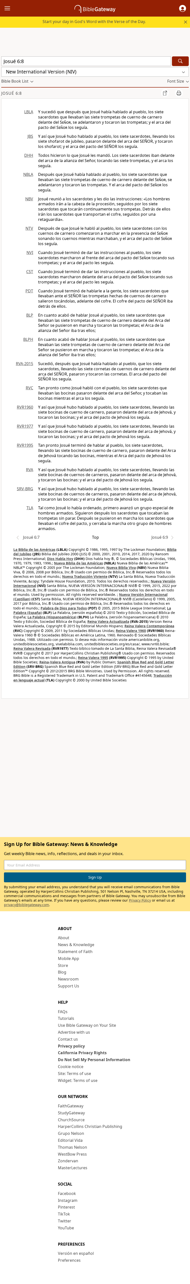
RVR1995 (25, 445)
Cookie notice (70, 1066)
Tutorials (66, 1018)
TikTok (64, 1214)
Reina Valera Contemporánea (149, 626)
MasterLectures (72, 1167)
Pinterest (66, 1207)
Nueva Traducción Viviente (84, 576)
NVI (29, 252)
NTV (29, 228)
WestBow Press (72, 1154)
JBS (30, 136)
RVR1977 (25, 426)
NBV (29, 199)
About (63, 937)
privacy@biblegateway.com (26, 904)
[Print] (179, 93)
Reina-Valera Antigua (57, 662)
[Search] (180, 61)
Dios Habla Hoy (60, 558)
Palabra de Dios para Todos (64, 608)
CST (29, 271)
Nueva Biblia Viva (121, 567)
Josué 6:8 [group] (11, 93)
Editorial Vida (70, 1140)
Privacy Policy (140, 900)
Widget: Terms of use (77, 1080)
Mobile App (68, 958)
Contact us (68, 1039)
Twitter (64, 1221)
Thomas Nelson (72, 1147)
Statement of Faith (75, 951)
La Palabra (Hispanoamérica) (51, 617)
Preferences (69, 1260)
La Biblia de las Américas (34, 549)
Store (63, 965)
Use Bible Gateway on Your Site (87, 1025)
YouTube (66, 1228)
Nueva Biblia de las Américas (78, 563)
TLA (29, 508)
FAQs (63, 1011)
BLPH (28, 339)
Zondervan (68, 1161)
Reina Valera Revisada (31, 648)
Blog (62, 972)
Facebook (67, 1193)
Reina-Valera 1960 (131, 630)
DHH (28, 155)
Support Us (68, 986)
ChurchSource (71, 1119)
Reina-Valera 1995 (93, 657)
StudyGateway (71, 1113)
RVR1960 (25, 407)
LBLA (28, 112)
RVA (29, 469)
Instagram (67, 1200)
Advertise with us (74, 1032)
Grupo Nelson (71, 1133)
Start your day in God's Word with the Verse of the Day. (94, 21)
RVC (29, 388)
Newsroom (68, 979)
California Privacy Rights (82, 1052)
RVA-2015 (24, 363)
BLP (29, 315)
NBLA (28, 174)
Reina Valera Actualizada (108, 621)
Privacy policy (71, 1046)
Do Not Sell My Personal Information (94, 1059)
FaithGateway (70, 1106)
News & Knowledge (76, 944)
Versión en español (76, 1253)
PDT (29, 291)
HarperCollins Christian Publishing (90, 1126)
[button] (182, 8)
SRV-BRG (25, 488)
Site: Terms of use (74, 1073)
